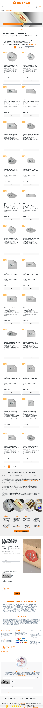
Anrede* (3, 546)
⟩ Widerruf (3, 647)
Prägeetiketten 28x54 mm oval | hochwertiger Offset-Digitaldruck (31, 239)
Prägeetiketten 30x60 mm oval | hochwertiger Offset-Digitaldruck (12, 343)
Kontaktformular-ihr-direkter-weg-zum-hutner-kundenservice (15, 700)
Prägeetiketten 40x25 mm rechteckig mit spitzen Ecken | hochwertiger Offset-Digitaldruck (11, 135)
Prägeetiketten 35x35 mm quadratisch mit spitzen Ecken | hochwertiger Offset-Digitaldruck (11, 412)
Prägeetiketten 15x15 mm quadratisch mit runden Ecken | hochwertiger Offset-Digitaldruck (30, 412)
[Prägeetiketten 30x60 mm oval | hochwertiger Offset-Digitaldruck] (12, 333)
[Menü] (2, 7)
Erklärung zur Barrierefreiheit (34, 700)
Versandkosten (22, 703)
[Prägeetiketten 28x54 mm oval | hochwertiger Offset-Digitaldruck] (31, 229)
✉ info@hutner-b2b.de (6, 639)
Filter (22, 29)
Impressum (10, 698)
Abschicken (17, 593)
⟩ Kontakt (7, 646)
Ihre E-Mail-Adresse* (6, 551)
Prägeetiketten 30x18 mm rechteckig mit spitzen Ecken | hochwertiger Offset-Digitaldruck (11, 447)
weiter (7, 527)
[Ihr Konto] (34, 7)
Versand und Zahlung (32, 698)
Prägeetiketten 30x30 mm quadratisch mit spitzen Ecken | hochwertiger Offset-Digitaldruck (30, 377)
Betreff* (3, 556)
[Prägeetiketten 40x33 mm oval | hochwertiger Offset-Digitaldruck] (12, 160)
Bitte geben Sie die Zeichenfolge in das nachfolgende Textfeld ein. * (9, 581)
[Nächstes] (40, 556)
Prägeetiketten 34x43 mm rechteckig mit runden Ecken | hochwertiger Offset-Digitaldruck (30, 343)
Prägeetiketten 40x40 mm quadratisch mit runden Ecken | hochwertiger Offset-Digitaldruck (11, 274)
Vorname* (10, 546)
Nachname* (17, 546)
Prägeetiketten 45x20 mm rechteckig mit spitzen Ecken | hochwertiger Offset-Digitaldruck (30, 100)
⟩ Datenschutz (10, 647)
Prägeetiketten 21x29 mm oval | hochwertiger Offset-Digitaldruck (30, 447)
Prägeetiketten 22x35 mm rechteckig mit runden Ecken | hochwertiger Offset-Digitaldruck (30, 170)
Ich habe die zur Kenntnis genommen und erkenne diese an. (11, 591)
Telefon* (13, 551)
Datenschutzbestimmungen (12, 590)
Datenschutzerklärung (22, 675)
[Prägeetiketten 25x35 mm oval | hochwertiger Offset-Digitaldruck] (31, 125)
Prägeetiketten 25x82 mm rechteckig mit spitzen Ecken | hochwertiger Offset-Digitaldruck (30, 204)
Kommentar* (4, 560)
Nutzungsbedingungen (6, 588)
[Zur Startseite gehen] (21, 2)
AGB (6, 698)
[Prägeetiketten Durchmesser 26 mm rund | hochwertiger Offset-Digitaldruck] (12, 229)
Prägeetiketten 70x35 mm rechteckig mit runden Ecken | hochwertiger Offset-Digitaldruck (11, 308)
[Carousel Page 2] (31, 571)
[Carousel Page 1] (30, 571)
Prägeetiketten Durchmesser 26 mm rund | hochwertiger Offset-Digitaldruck (11, 239)
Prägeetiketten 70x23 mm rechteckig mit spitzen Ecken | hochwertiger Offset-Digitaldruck (11, 100)
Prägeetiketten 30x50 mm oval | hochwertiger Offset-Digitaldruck (12, 204)
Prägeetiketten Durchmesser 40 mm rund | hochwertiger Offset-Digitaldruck (11, 66)
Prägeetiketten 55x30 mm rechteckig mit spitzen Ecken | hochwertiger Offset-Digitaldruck (30, 308)
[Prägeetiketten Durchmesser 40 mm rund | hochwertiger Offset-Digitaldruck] (12, 56)
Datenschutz (16, 698)
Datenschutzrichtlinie (11, 587)
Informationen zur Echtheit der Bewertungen (31, 707)
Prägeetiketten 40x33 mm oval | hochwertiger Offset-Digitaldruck (11, 170)
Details (12, 80)
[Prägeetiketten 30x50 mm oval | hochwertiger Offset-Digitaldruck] (12, 194)
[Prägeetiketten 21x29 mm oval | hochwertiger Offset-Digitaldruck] (31, 437)
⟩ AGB (3, 648)
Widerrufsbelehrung (23, 698)
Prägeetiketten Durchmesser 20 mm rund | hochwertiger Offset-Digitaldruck (30, 66)
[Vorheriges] (23, 556)
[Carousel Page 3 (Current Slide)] (33, 571)
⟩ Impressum (13, 646)
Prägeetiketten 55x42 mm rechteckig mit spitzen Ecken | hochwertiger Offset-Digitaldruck (11, 377)
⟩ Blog (2, 646)
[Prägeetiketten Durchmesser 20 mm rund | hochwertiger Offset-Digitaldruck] (31, 56)
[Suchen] (28, 7)
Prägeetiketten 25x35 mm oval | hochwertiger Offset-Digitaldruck (31, 135)
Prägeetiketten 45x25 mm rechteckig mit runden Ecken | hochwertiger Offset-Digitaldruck (30, 274)
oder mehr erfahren (32, 44)
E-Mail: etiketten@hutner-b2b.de (21, 531)
